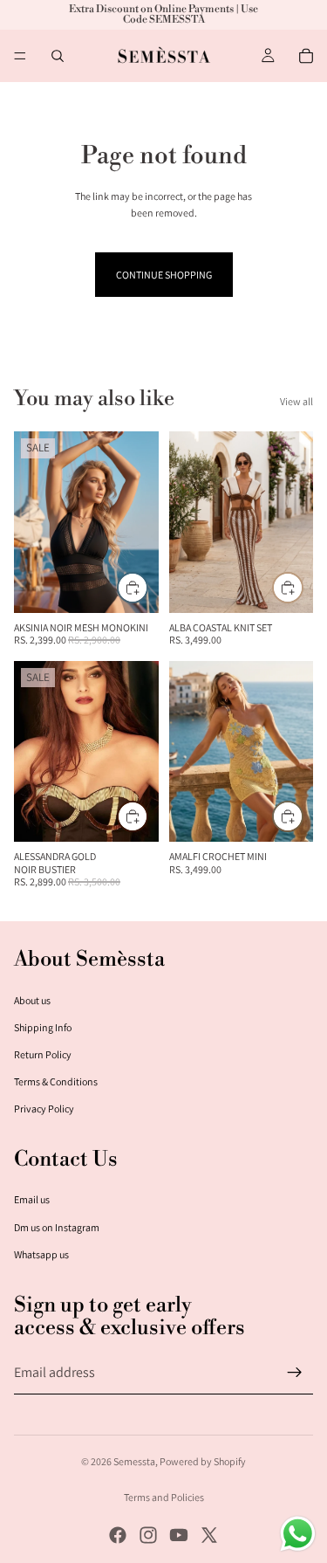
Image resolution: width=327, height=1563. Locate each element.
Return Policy (43, 1054)
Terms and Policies (164, 1497)
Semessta (134, 1461)
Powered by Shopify (203, 1461)
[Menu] (20, 56)
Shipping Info (43, 1027)
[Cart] (306, 56)
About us (32, 1000)
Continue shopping (164, 274)
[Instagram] (148, 1535)
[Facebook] (117, 1535)
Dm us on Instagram (56, 1227)
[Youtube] (178, 1535)
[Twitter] (209, 1535)
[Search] (57, 56)
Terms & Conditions (56, 1081)
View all (296, 401)
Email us (32, 1199)
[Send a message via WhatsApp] (297, 1533)
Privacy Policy (44, 1108)
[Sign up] (294, 1372)
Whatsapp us (41, 1254)
